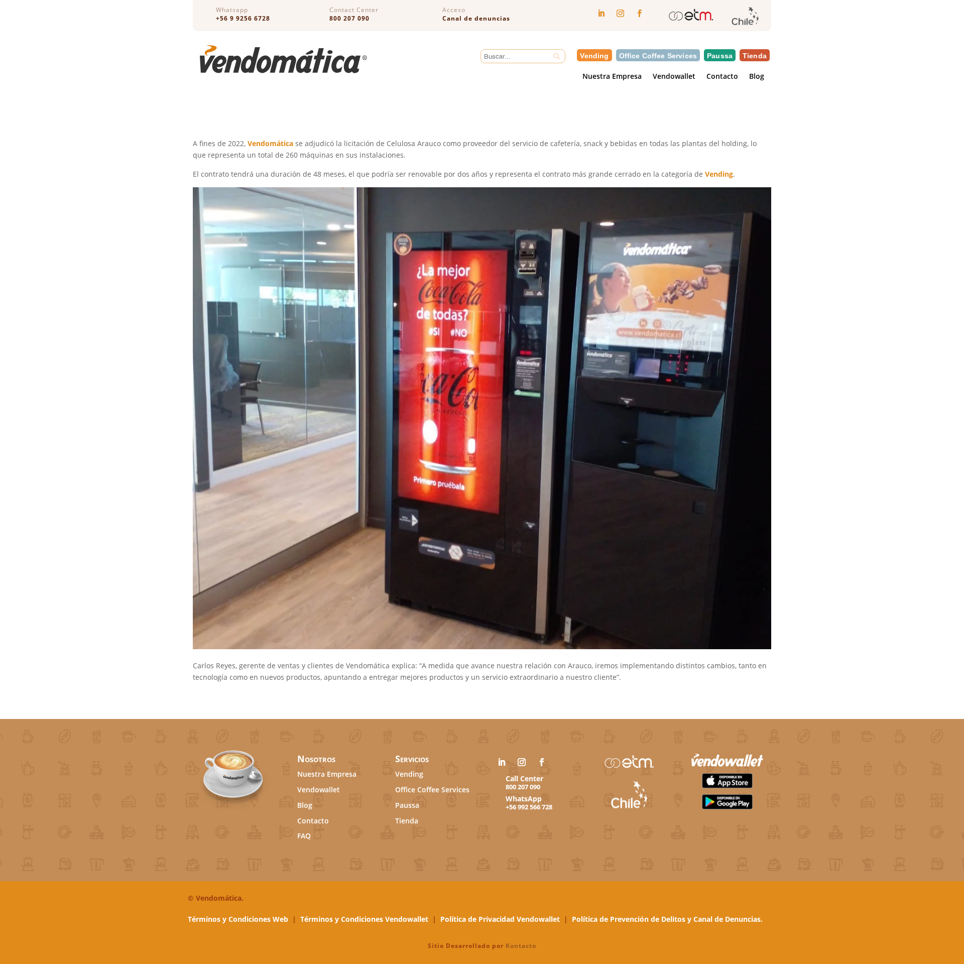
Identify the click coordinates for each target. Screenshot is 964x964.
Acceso (453, 10)
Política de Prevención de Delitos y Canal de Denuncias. (667, 919)
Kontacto (521, 945)
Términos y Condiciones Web (238, 919)
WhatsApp (524, 798)
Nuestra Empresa (612, 77)
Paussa (720, 55)
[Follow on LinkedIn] (601, 13)
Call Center (524, 778)
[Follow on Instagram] (620, 13)
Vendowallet (674, 77)
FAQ (304, 835)
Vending (594, 55)
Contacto (722, 77)
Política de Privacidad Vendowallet (500, 919)
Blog (756, 77)
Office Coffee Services (658, 55)
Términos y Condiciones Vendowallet (364, 919)
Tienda (755, 55)
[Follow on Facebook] (639, 13)
